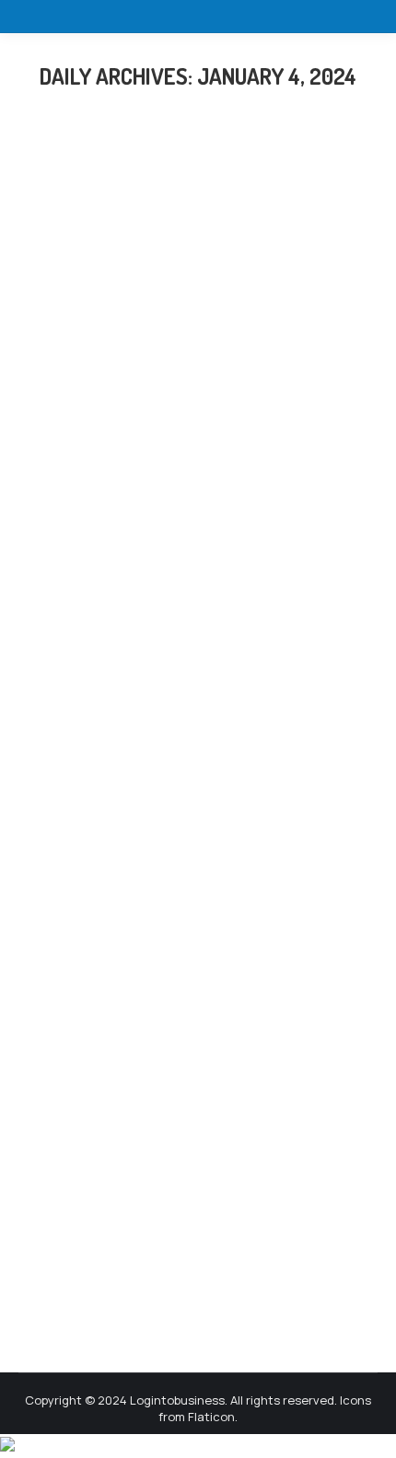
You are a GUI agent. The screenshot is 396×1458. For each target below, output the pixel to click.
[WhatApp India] (7, 1446)
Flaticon (211, 1416)
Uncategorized (84, 572)
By (204, 572)
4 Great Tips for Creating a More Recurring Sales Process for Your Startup (188, 513)
